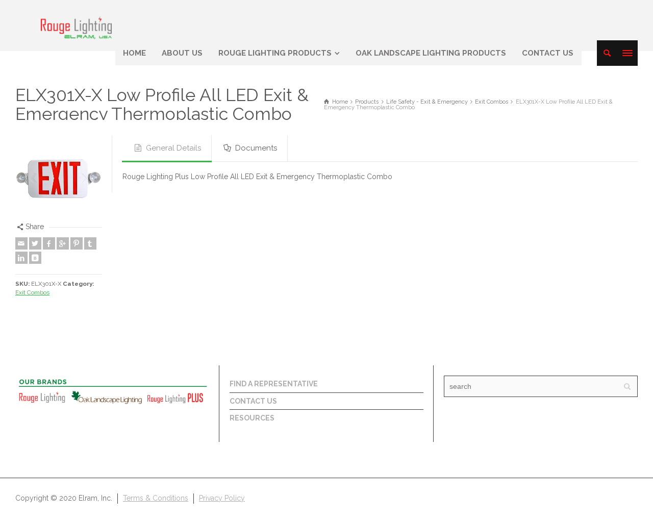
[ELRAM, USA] (76, 26)
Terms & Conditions (155, 498)
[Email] (21, 243)
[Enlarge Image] (58, 178)
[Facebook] (49, 243)
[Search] (607, 53)
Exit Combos (32, 292)
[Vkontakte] (35, 258)
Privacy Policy (222, 498)
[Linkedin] (21, 258)
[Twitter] (35, 243)
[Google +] (63, 243)
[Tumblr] (90, 243)
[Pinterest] (76, 243)
